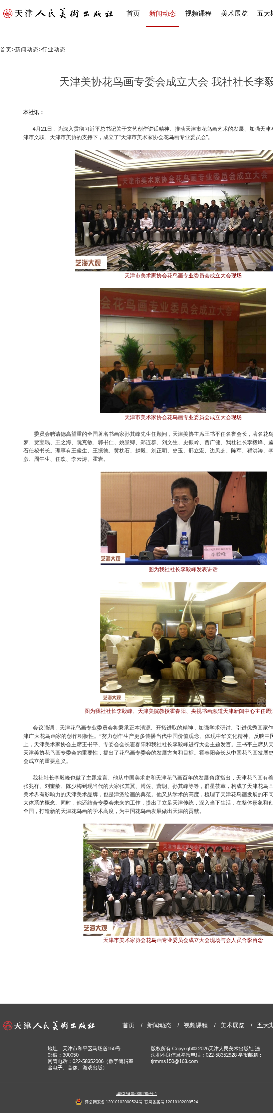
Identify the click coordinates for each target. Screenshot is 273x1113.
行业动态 (54, 49)
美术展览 (234, 13)
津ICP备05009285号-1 (136, 1093)
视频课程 (198, 13)
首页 (133, 13)
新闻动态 (162, 13)
